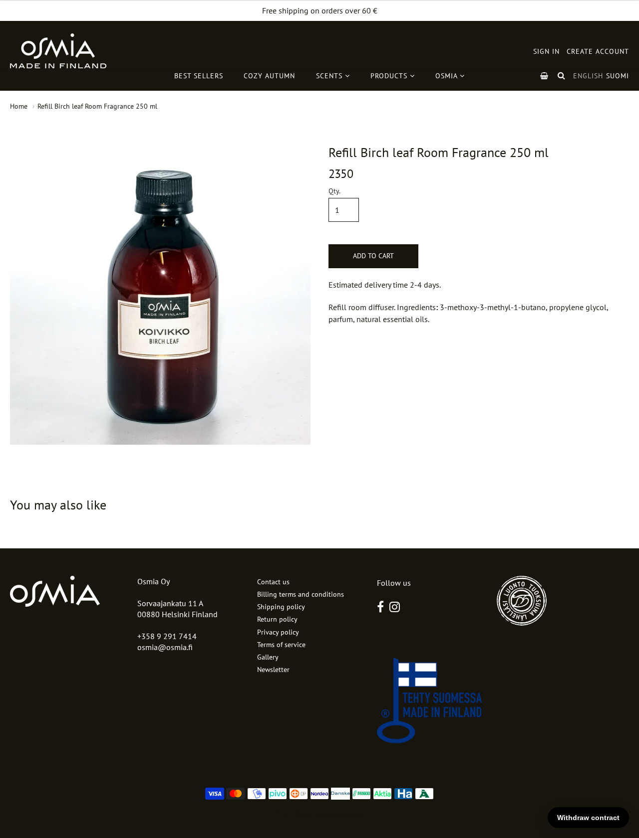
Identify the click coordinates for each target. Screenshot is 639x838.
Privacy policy (278, 632)
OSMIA (447, 75)
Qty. (334, 191)
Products (390, 75)
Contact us (273, 581)
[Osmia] (58, 50)
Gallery (268, 657)
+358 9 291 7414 (167, 636)
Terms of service (281, 644)
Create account (598, 51)
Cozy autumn (269, 75)
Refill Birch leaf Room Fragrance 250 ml (97, 106)
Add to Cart (373, 255)
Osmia (304, 813)
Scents (330, 75)
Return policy (277, 619)
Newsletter (273, 669)
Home (18, 106)
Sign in (546, 51)
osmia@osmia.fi (165, 647)
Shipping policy (281, 606)
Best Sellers (198, 75)
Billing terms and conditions (300, 594)
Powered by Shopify (339, 813)
